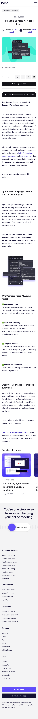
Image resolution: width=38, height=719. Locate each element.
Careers (4, 636)
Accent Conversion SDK (10, 621)
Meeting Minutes (7, 572)
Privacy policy (6, 668)
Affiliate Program (7, 650)
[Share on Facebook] (23, 77)
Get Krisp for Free (19, 84)
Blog (3, 640)
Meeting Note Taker (8, 565)
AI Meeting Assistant (10, 550)
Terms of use (6, 665)
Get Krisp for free (19, 696)
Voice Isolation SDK (8, 611)
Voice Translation (7, 596)
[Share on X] (28, 77)
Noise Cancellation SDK (10, 615)
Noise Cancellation (8, 555)
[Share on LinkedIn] (34, 77)
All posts (7, 10)
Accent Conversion (8, 558)
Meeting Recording (8, 569)
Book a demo (19, 689)
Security (4, 661)
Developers (6, 606)
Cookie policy (6, 678)
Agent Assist (6, 600)
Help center (6, 646)
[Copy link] (17, 77)
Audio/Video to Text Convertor (8, 576)
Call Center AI (7, 585)
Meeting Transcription (9, 562)
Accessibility (6, 675)
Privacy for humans (8, 672)
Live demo (5, 643)
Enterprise (15, 10)
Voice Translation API (9, 618)
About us (5, 633)
